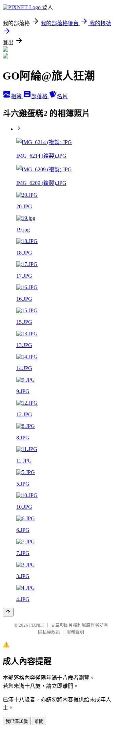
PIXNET (36, 625)
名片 (62, 96)
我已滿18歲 (16, 721)
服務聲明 (75, 631)
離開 (39, 721)
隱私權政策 (49, 631)
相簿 (17, 96)
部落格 (40, 96)
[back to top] (8, 612)
